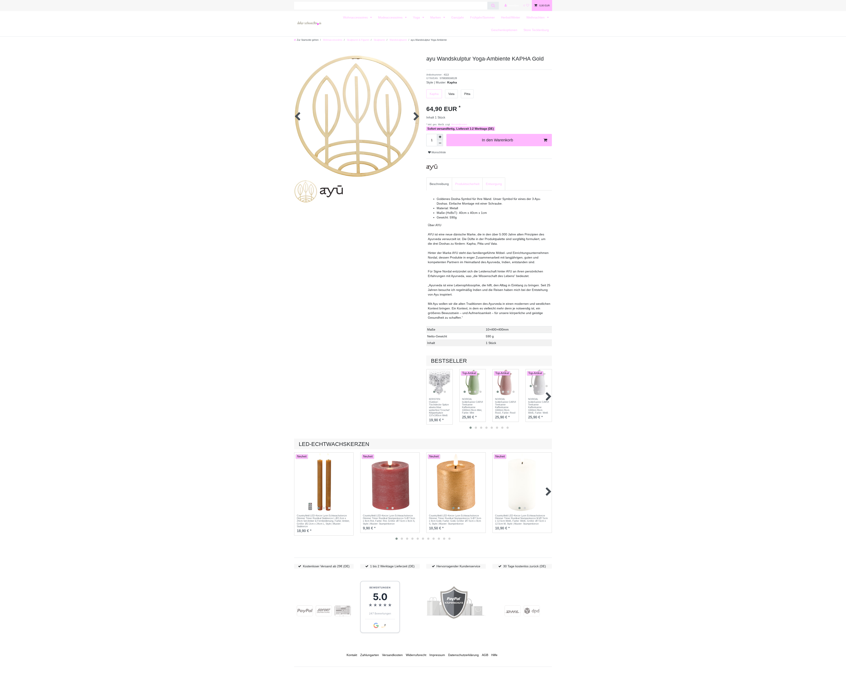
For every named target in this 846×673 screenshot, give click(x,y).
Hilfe (494, 655)
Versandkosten (458, 124)
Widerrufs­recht (416, 655)
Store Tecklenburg (536, 30)
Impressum (437, 655)
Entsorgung (494, 184)
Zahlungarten (369, 655)
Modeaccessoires (390, 17)
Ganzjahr (457, 17)
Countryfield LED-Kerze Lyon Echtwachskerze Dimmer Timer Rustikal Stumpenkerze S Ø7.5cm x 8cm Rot (389, 519)
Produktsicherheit (467, 184)
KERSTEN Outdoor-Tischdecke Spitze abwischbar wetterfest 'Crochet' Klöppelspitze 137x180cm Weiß (439, 407)
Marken (436, 17)
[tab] (439, 183)
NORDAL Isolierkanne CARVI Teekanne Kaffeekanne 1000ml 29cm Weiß (538, 406)
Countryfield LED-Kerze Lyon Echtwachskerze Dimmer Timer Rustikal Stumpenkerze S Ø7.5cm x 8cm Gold (455, 519)
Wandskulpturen (398, 40)
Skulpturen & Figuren (357, 40)
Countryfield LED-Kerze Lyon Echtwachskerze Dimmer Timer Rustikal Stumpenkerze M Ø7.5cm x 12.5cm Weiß (521, 519)
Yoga (417, 17)
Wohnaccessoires (356, 17)
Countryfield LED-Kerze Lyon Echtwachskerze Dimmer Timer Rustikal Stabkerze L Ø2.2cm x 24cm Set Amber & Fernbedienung (323, 521)
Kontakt (352, 655)
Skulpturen (379, 40)
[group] (440, 382)
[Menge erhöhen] (440, 137)
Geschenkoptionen (504, 30)
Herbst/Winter (510, 17)
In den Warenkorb (497, 140)
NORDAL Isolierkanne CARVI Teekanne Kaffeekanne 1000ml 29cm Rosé (505, 406)
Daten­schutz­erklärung (463, 655)
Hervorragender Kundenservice (458, 566)
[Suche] (493, 5)
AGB (485, 655)
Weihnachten (535, 17)
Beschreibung (439, 184)
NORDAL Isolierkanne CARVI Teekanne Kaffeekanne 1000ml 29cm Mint (472, 406)
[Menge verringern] (440, 143)
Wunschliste (438, 152)
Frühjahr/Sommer (482, 17)
